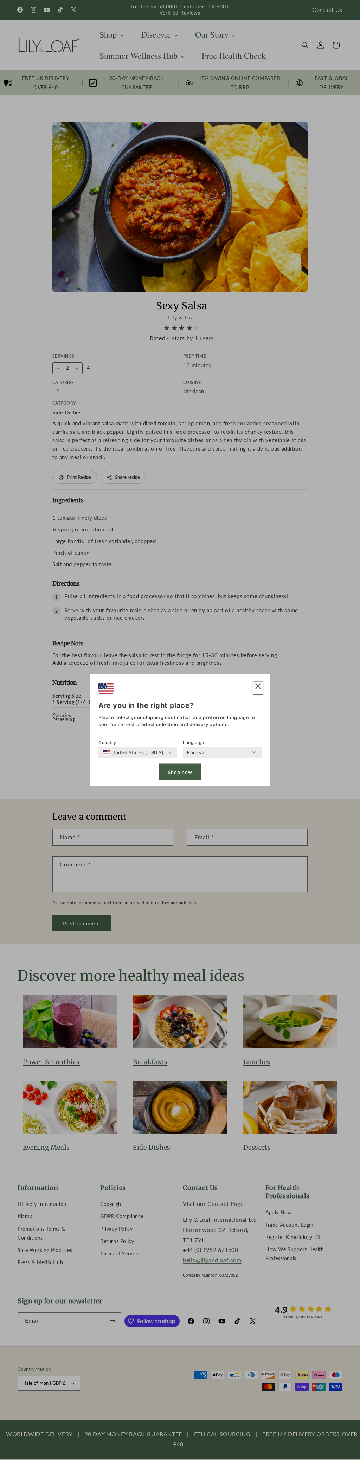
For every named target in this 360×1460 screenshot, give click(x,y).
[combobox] (133, 752)
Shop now (180, 772)
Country (107, 742)
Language (193, 742)
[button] (258, 688)
